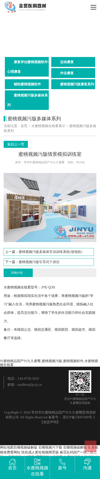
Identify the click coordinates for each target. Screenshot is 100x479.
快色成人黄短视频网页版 (40, 452)
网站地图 (7, 447)
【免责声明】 (50, 422)
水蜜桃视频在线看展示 (48, 126)
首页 (24, 126)
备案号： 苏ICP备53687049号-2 (71, 417)
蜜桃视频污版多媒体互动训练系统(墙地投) (50, 252)
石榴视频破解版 (25, 447)
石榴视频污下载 (50, 447)
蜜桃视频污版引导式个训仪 (39, 262)
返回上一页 (15, 144)
